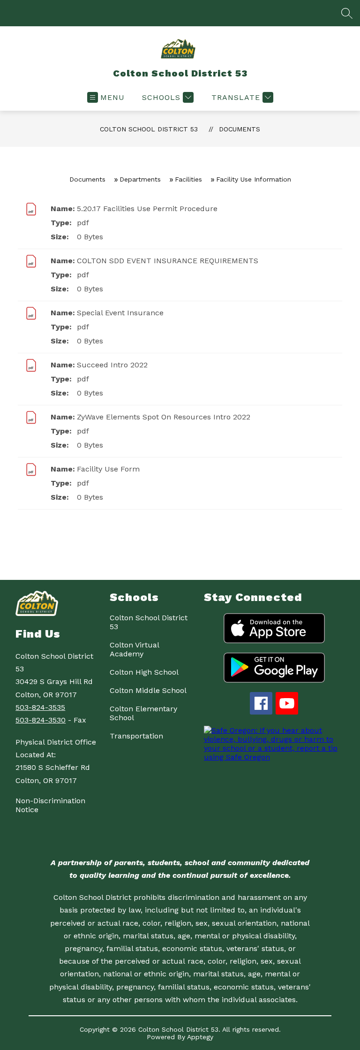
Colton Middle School (148, 690)
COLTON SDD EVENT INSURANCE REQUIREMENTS (167, 260)
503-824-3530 (40, 719)
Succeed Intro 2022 (112, 364)
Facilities (188, 179)
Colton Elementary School (143, 713)
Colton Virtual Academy (134, 649)
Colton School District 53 (149, 129)
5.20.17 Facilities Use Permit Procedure (147, 208)
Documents (239, 129)
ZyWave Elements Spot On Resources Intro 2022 (163, 416)
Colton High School (144, 672)
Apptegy (200, 1037)
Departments (140, 179)
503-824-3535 (40, 707)
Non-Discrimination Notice (50, 805)
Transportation (136, 735)
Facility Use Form (108, 468)
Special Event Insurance (120, 312)
